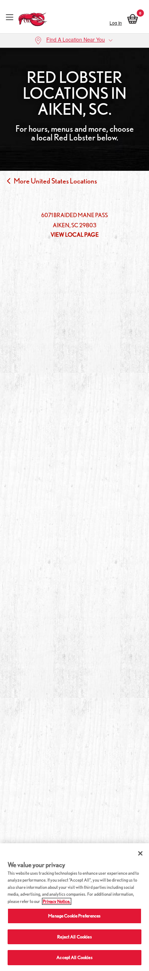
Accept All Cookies (74, 957)
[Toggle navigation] (9, 17)
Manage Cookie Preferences (74, 916)
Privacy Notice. (57, 901)
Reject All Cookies (74, 937)
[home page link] (32, 17)
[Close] (140, 853)
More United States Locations (55, 181)
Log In (116, 23)
